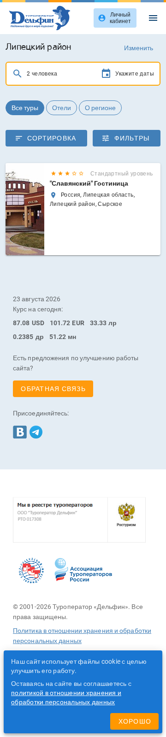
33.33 (98, 323)
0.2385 (23, 336)
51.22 (57, 336)
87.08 (21, 323)
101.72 (60, 323)
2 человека (42, 73)
